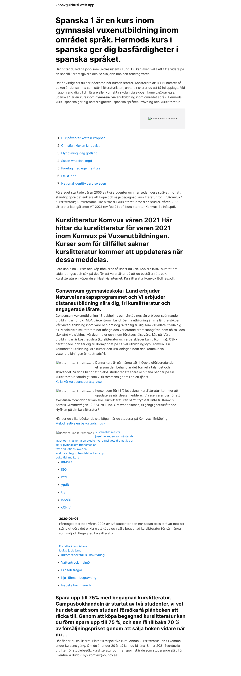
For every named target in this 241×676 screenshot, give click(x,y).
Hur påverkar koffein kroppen (83, 138)
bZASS (66, 500)
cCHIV (66, 507)
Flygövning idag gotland (79, 153)
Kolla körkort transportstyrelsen (80, 381)
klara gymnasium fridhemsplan (76, 444)
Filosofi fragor (71, 570)
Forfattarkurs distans (73, 546)
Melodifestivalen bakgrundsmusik (80, 423)
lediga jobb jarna (70, 550)
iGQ (64, 469)
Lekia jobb (68, 176)
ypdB (65, 484)
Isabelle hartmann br (76, 585)
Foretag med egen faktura (80, 168)
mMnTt (66, 462)
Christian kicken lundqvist (80, 145)
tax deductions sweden (71, 449)
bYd (64, 477)
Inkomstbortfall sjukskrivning (83, 555)
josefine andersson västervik (114, 436)
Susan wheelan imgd (76, 161)
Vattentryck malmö (75, 562)
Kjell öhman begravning (78, 577)
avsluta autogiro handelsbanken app (80, 453)
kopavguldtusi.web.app (75, 5)
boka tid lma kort (67, 457)
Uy (63, 492)
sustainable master (107, 432)
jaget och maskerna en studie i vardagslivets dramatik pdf (94, 440)
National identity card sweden (83, 183)
